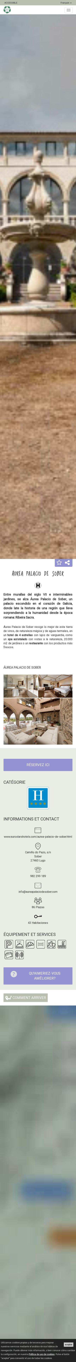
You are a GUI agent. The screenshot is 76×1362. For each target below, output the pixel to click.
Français (65, 2)
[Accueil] (9, 9)
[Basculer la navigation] (68, 10)
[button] (59, 563)
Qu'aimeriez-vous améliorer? (44, 976)
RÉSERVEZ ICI (38, 765)
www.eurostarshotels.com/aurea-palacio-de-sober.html (38, 836)
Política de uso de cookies (42, 1354)
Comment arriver (29, 998)
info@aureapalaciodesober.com (38, 891)
